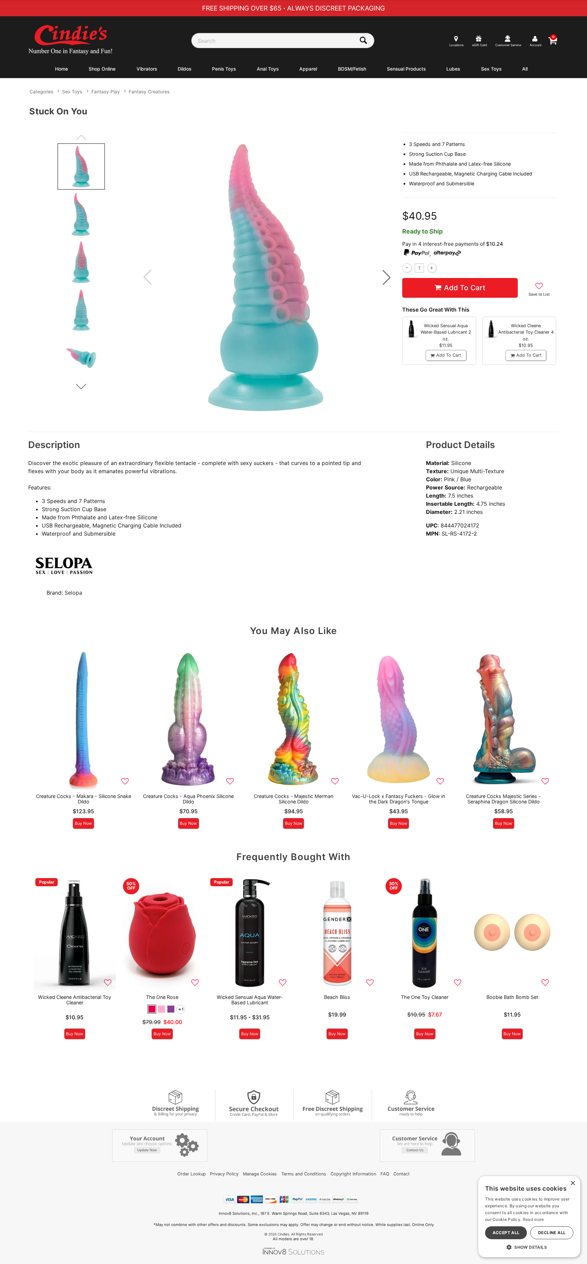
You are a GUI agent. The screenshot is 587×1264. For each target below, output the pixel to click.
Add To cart (464, 287)
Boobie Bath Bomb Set (512, 997)
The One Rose (162, 997)
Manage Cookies (260, 1173)
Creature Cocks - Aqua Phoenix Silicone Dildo (188, 798)
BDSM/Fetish (352, 69)
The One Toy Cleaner (424, 997)
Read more (533, 1219)
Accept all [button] (506, 1232)
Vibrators (147, 69)
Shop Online (102, 69)
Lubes (453, 69)
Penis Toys (224, 69)
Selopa (73, 592)
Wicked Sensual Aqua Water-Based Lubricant (250, 999)
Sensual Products (406, 69)
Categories (41, 91)
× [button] (572, 1183)
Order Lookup (191, 1173)
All (525, 69)
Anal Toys (268, 69)
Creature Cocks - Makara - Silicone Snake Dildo (83, 798)
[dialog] (529, 1216)
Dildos (184, 69)
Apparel (308, 69)
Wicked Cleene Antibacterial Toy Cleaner (74, 999)
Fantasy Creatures (149, 91)
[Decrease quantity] (406, 268)
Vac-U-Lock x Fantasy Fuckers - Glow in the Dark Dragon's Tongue (398, 798)
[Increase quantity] (432, 268)
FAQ (384, 1173)
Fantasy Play (105, 91)
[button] (386, 277)
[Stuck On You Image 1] (267, 277)
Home (61, 69)
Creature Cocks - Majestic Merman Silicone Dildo (293, 798)
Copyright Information (353, 1173)
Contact (401, 1173)
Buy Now (83, 823)
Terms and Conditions (303, 1173)
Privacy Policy (224, 1173)
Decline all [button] (552, 1232)
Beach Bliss (337, 997)
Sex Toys (491, 69)
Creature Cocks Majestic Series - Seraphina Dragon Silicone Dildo (503, 798)
